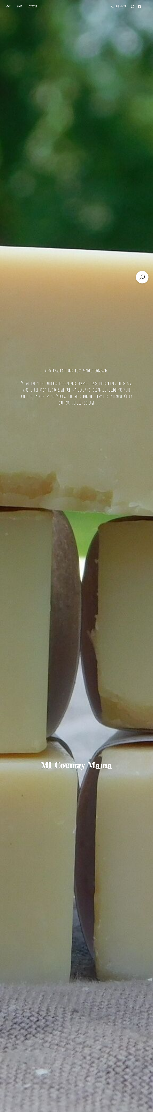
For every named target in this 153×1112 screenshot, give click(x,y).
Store (8, 6)
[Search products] (142, 277)
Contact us (32, 6)
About (19, 6)
